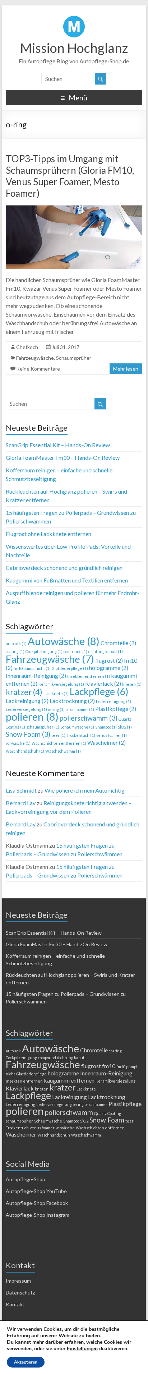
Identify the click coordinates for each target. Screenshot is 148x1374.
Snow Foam (28, 734)
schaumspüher (42, 727)
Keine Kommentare (38, 369)
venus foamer (111, 735)
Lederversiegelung (26, 709)
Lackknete (56, 693)
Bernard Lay (21, 802)
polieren (32, 716)
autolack (16, 643)
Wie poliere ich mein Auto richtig (85, 790)
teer (58, 735)
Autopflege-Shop (25, 1179)
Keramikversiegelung (61, 684)
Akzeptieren (25, 1362)
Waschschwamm (63, 751)
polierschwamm (88, 718)
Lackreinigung (27, 700)
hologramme (108, 667)
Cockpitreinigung (44, 651)
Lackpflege (99, 691)
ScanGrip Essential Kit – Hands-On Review (58, 444)
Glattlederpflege (70, 668)
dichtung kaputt (105, 651)
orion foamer (80, 709)
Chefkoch (27, 347)
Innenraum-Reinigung (36, 675)
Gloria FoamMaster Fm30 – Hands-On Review (63, 457)
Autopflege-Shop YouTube (36, 1191)
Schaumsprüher (73, 358)
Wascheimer (106, 742)
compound (75, 651)
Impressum (18, 1281)
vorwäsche (18, 743)
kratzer (24, 692)
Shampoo (106, 727)
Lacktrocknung (72, 700)
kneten (132, 684)
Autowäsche (64, 641)
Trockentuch (80, 735)
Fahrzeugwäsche (35, 358)
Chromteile (118, 642)
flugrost (109, 660)
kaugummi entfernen (69, 1080)
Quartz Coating (107, 1113)
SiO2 (125, 727)
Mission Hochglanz (74, 48)
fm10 (108, 1065)
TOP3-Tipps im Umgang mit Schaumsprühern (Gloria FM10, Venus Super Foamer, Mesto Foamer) (70, 176)
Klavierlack (103, 683)
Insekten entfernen (88, 676)
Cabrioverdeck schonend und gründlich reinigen (64, 567)
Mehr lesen (125, 369)
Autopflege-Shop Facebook (37, 1203)
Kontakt (15, 1304)
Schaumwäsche (77, 727)
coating (15, 651)
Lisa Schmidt (21, 790)
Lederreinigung (113, 701)
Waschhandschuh (25, 751)
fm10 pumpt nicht (32, 668)
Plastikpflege (115, 708)
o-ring (56, 709)
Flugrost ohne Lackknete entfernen (48, 533)
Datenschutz (20, 1292)
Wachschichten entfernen (59, 743)
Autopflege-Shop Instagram (37, 1215)
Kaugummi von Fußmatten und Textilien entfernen (67, 580)
